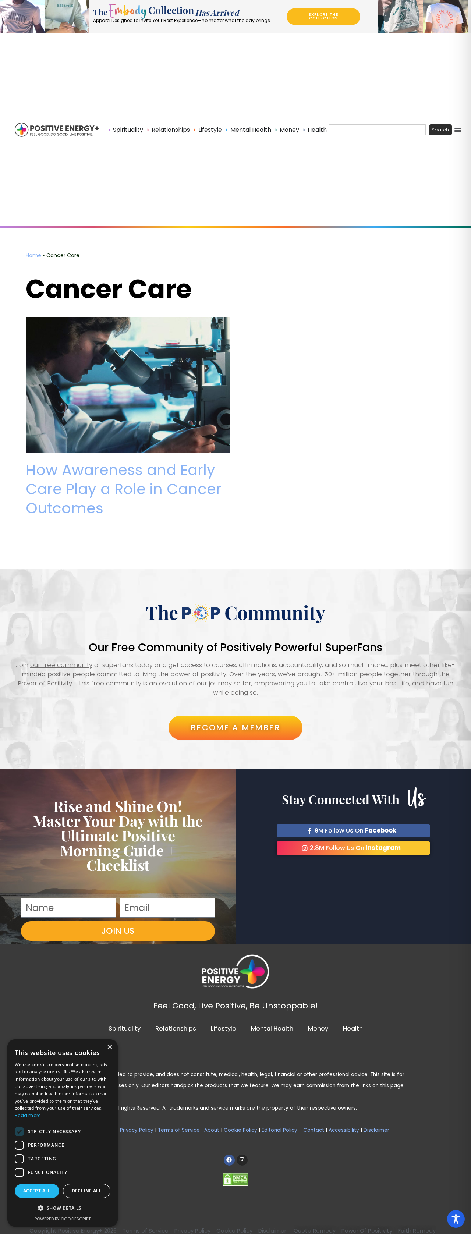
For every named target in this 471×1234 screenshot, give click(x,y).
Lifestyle (223, 1028)
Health (353, 1028)
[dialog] (62, 1133)
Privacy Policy (136, 1130)
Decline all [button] (87, 1191)
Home (33, 255)
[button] (62, 1208)
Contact (313, 1130)
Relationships (175, 1028)
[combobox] (377, 130)
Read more (28, 1115)
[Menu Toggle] (457, 130)
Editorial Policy (279, 1130)
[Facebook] (229, 1160)
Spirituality (125, 1028)
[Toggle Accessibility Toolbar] (455, 1218)
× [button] (109, 1047)
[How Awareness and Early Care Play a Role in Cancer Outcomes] (128, 385)
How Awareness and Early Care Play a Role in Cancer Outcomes (124, 489)
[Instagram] (242, 1160)
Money (318, 1028)
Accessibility (344, 1130)
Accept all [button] (37, 1191)
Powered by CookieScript (63, 1219)
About (211, 1130)
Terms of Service (179, 1130)
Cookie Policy (240, 1130)
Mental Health (272, 1028)
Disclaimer (376, 1130)
